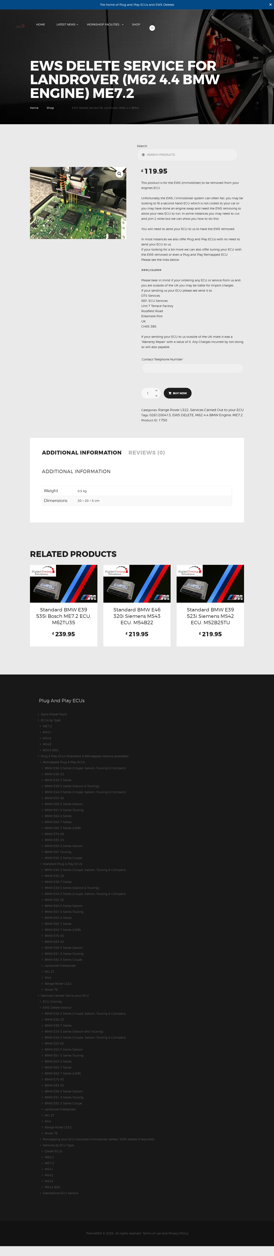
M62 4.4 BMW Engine (213, 415)
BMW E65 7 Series (58, 822)
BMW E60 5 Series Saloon (64, 804)
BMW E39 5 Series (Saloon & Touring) (72, 786)
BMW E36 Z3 (54, 774)
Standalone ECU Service (60, 1193)
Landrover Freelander (60, 965)
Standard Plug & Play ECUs (62, 864)
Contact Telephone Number (170, 359)
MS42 (47, 738)
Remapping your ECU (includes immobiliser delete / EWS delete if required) (98, 1139)
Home (34, 107)
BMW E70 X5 (54, 834)
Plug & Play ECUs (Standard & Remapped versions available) (84, 756)
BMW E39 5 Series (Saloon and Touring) (74, 1031)
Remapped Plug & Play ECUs (64, 762)
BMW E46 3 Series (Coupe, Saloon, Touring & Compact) (85, 792)
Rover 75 (51, 989)
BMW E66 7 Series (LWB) (63, 828)
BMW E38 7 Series (58, 780)
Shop (50, 107)
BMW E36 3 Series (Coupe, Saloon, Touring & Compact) (85, 768)
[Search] (143, 155)
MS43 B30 (50, 750)
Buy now (180, 393)
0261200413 (160, 415)
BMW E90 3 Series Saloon (64, 846)
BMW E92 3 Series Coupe (63, 858)
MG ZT (49, 971)
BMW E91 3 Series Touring (64, 953)
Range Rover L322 (173, 410)
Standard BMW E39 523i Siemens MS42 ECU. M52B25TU (210, 616)
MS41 (47, 732)
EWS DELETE (183, 415)
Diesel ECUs (53, 1151)
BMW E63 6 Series (58, 816)
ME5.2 (49, 1157)
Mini (48, 977)
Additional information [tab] (82, 453)
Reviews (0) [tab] (146, 453)
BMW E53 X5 (54, 798)
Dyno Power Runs (54, 714)
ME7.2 (237, 415)
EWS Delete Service (57, 1007)
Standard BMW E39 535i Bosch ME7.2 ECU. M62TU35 (63, 616)
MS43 (47, 744)
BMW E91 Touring (58, 852)
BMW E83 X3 (54, 840)
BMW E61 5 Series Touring (64, 810)
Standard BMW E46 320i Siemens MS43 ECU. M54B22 (137, 616)
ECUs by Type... (51, 720)
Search (142, 146)
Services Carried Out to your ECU (217, 410)
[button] (119, 174)
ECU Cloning (52, 1001)
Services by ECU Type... (59, 1145)
